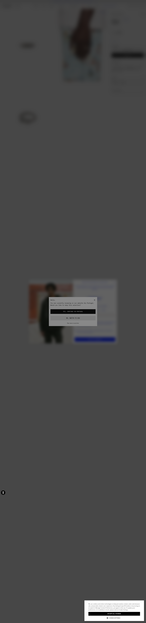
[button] (114, 618)
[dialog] (114, 610)
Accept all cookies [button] (114, 614)
